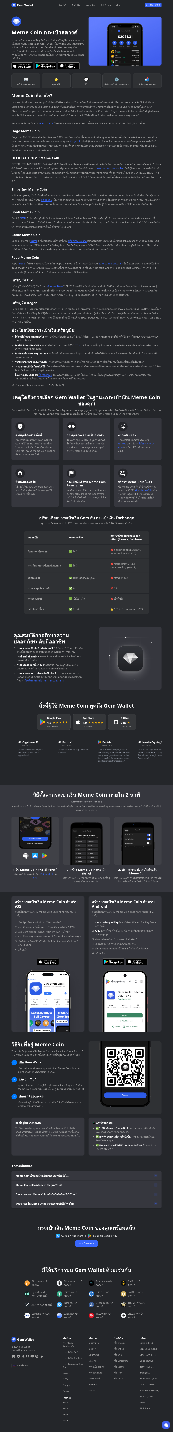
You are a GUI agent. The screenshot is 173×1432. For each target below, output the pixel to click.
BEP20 (66, 1414)
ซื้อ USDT (118, 1378)
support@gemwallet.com (23, 1350)
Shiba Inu (46, 199)
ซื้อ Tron (118, 1372)
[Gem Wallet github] (27, 1356)
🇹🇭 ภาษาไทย (19, 1365)
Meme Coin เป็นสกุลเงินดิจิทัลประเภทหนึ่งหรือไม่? (42, 1175)
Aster (142, 1402)
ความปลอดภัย (95, 1372)
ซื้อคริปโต (75, 5)
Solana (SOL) (146, 1360)
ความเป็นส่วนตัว (96, 1366)
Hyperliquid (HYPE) (149, 1390)
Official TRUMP (147, 1384)
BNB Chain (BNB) (148, 1348)
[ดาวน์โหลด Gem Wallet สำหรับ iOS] (22, 65)
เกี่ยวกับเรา (94, 1342)
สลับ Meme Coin (143, 490)
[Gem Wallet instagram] (36, 1356)
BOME (33, 240)
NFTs (65, 1379)
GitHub (122, 443)
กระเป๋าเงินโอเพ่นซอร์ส (68, 1344)
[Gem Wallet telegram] (18, 1356)
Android (49, 874)
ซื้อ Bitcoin (119, 1342)
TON (77, 345)
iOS (42, 874)
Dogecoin (75, 141)
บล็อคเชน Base (54, 286)
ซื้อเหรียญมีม (45, 374)
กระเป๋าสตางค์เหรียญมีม (73, 1366)
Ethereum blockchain (111, 263)
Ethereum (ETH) (148, 1354)
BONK (22, 218)
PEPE (22, 263)
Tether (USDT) (147, 1366)
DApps (66, 1385)
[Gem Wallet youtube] (32, 1356)
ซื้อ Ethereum (121, 1360)
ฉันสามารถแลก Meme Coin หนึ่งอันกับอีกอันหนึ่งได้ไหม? (46, 1194)
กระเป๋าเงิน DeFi (70, 1352)
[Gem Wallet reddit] (41, 1356)
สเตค (65, 1373)
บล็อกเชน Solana (77, 240)
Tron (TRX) (145, 1372)
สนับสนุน (93, 1384)
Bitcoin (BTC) (146, 1342)
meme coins (46, 123)
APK (35, 878)
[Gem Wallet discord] (13, 1356)
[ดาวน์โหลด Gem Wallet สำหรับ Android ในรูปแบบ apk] (69, 65)
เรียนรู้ (119, 5)
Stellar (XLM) (146, 1396)
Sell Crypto (106, 5)
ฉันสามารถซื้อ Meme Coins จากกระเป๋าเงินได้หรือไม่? (45, 1203)
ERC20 (66, 1402)
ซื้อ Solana (119, 1366)
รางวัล (92, 1390)
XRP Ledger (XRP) (148, 1378)
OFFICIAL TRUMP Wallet (109, 168)
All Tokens (145, 1408)
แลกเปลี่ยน (90, 5)
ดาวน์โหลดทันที (153, 5)
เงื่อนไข (92, 1360)
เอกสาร (92, 1348)
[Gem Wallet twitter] (23, 1356)
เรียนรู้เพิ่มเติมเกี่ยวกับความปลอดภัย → (44, 680)
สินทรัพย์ (62, 5)
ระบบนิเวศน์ (94, 1378)
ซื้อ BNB (118, 1354)
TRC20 (66, 1408)
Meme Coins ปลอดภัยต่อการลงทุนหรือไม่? (39, 1185)
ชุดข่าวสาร (94, 1354)
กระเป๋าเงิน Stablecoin (73, 1358)
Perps (66, 1391)
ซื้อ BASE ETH (120, 1348)
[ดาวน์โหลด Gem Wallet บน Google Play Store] (45, 65)
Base (65, 1420)
